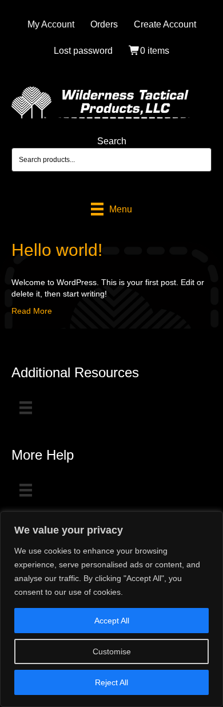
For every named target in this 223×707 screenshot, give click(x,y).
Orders (104, 24)
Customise (112, 651)
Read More (31, 310)
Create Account (165, 24)
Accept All (111, 620)
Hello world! (56, 249)
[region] (111, 609)
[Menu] (25, 407)
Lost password (83, 51)
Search (111, 141)
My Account (50, 24)
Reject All (111, 682)
